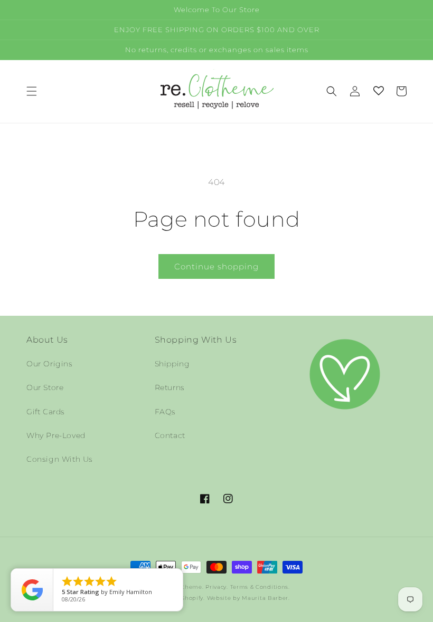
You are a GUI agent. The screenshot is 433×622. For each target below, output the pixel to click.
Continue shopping (216, 266)
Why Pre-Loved (56, 435)
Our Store (44, 387)
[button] (31, 91)
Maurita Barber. (266, 598)
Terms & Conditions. (260, 587)
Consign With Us (59, 459)
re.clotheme (184, 587)
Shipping (172, 363)
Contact (170, 435)
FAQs (165, 411)
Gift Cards (45, 411)
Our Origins (49, 363)
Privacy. (216, 587)
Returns (170, 387)
